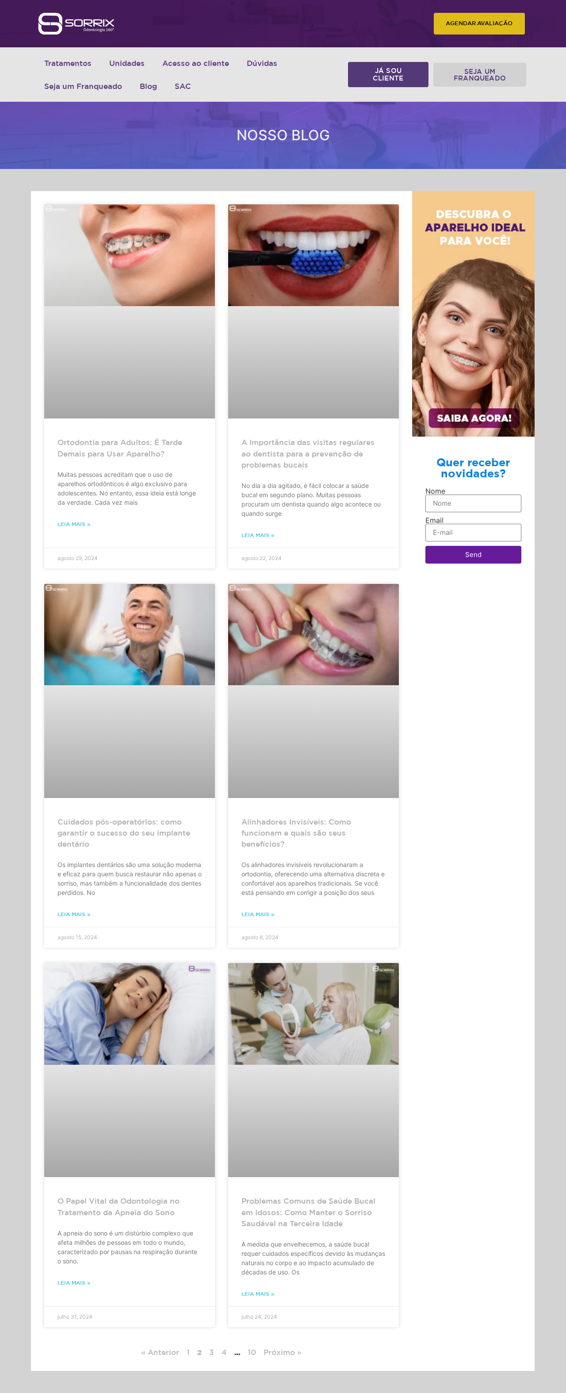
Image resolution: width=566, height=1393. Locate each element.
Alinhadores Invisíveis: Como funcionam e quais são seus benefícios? (296, 832)
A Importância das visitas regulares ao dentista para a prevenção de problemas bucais (308, 453)
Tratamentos (68, 63)
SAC (183, 86)
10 (252, 1352)
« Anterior (160, 1352)
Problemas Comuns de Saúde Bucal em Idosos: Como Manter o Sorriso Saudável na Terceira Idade (308, 1212)
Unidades (127, 63)
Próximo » (283, 1352)
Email (434, 520)
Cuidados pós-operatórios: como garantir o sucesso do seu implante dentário (123, 832)
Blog (148, 86)
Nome (435, 491)
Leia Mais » (73, 524)
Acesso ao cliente (195, 63)
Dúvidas (262, 63)
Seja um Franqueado (83, 86)
